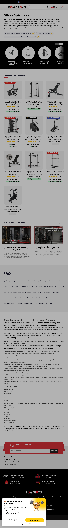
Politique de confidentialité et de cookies (31, 524)
